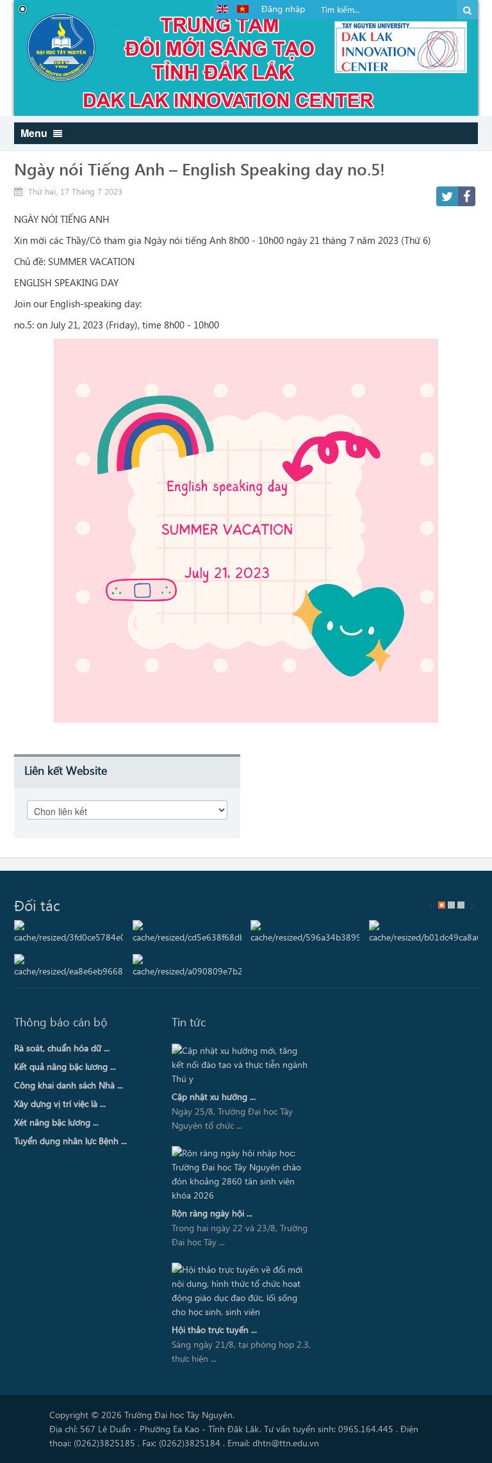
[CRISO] (304, 932)
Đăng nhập (283, 9)
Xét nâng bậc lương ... (56, 1122)
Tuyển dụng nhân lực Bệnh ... (70, 1141)
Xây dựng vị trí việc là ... (60, 1103)
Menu (35, 132)
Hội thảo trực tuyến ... (214, 1329)
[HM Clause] (68, 966)
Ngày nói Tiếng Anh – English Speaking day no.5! (199, 168)
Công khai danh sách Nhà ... (68, 1085)
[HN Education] (187, 966)
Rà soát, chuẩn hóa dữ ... (62, 1048)
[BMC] (187, 932)
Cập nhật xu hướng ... (214, 1096)
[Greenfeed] (423, 932)
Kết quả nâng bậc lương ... (65, 1066)
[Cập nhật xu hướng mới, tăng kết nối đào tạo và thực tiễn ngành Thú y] (241, 1065)
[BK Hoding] (68, 932)
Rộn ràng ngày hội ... (212, 1213)
